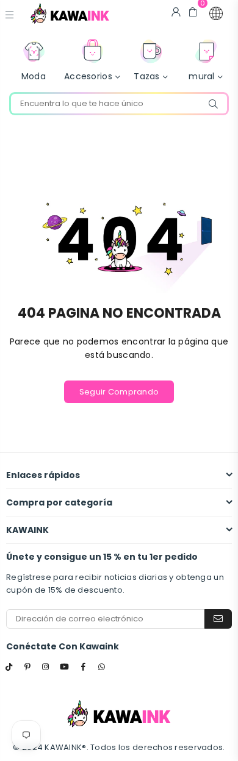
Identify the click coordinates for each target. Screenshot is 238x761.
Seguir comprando (119, 392)
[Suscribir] (218, 619)
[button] (216, 13)
